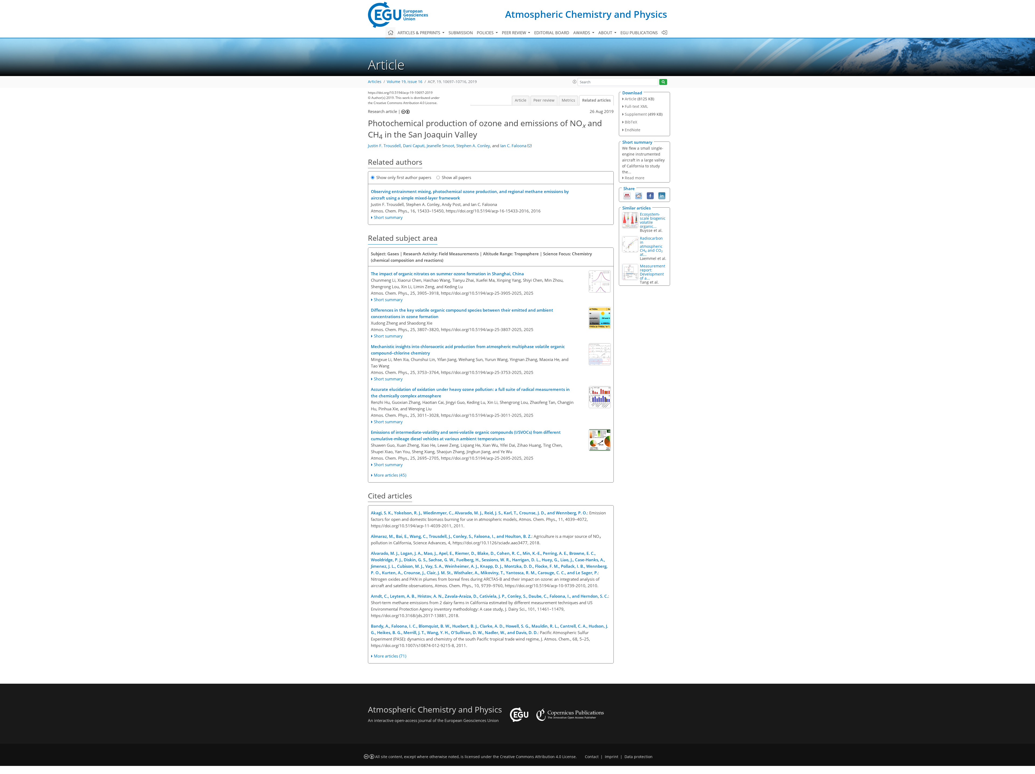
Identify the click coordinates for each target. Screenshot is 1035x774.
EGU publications (639, 32)
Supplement (636, 114)
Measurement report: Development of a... (652, 272)
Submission (460, 32)
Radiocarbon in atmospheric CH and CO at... (651, 246)
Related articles (596, 100)
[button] (575, 81)
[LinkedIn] (661, 195)
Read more (634, 177)
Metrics (568, 100)
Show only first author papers (403, 177)
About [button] (605, 32)
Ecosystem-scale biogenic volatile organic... (652, 220)
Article (520, 100)
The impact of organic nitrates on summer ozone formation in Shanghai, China (447, 273)
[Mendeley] (627, 195)
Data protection (639, 756)
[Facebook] (650, 195)
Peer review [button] (514, 32)
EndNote (632, 129)
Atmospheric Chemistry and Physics (586, 14)
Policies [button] (486, 32)
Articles (374, 81)
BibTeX (631, 122)
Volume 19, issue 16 (404, 81)
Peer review (543, 100)
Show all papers (456, 177)
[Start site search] (663, 82)
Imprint (611, 756)
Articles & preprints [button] (419, 32)
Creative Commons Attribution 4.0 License (538, 756)
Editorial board (551, 32)
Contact (592, 756)
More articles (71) (390, 656)
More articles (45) (390, 475)
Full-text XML (636, 106)
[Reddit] (638, 195)
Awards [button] (582, 32)
